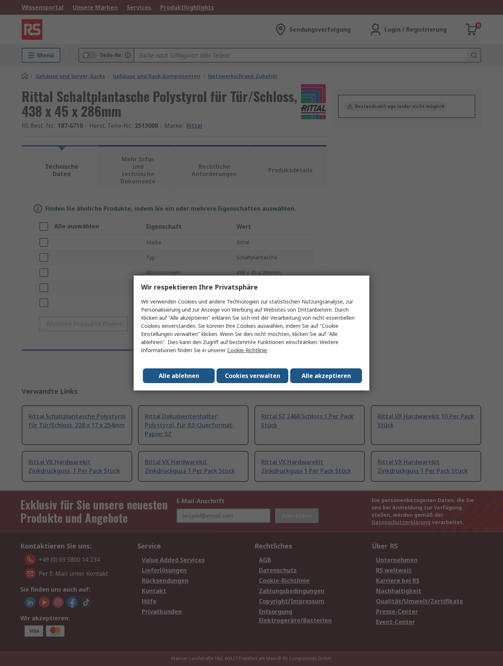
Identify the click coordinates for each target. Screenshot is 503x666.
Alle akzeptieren (326, 376)
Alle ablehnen (179, 376)
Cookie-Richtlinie (247, 350)
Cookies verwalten (252, 376)
